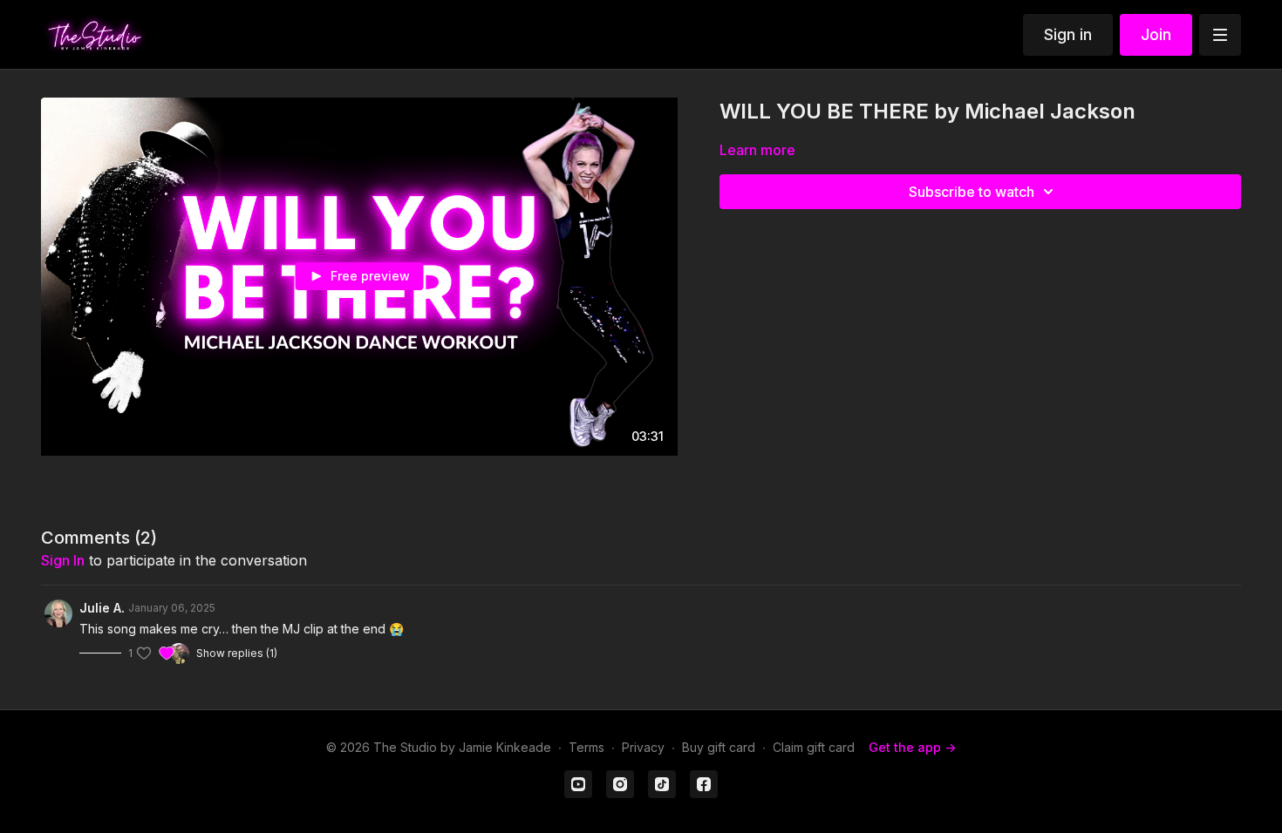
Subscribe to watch (971, 191)
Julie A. (102, 607)
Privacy (643, 747)
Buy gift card (718, 747)
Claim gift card (814, 747)
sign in (63, 560)
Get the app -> (912, 747)
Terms (586, 747)
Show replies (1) (236, 653)
